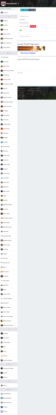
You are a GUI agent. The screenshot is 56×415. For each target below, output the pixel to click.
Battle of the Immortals (8, 70)
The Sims (5, 407)
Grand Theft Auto (7, 43)
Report (32, 26)
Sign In (21, 92)
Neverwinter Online (7, 218)
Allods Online (6, 66)
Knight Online (6, 155)
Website (33, 10)
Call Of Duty (6, 338)
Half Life (5, 355)
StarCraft (5, 372)
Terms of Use (21, 96)
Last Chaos (5, 160)
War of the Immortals (8, 316)
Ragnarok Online (7, 236)
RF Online (5, 258)
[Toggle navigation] (53, 3)
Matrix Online (6, 191)
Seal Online (5, 285)
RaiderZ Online (6, 244)
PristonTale (5, 231)
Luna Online (6, 177)
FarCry (4, 351)
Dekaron (5, 88)
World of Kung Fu (7, 320)
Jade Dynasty (6, 146)
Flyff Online (5, 119)
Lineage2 (5, 20)
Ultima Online (6, 312)
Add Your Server (21, 90)
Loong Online (6, 173)
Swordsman (6, 303)
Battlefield (5, 333)
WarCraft (5, 377)
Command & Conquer (8, 368)
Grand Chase (6, 128)
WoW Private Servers (8, 38)
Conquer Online (6, 79)
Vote (25, 10)
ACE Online (5, 57)
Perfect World (6, 222)
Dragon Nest (6, 93)
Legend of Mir (6, 164)
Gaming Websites (7, 398)
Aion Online (5, 61)
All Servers (5, 12)
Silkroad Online (6, 34)
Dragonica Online (7, 97)
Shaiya (4, 289)
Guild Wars (5, 133)
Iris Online (5, 142)
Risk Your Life (6, 262)
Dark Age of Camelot (8, 84)
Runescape (5, 276)
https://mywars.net (24, 22)
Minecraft (5, 25)
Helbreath (5, 137)
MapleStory (6, 186)
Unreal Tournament (7, 360)
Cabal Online (6, 75)
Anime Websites (7, 393)
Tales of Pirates (6, 307)
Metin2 (4, 195)
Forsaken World (6, 124)
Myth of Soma (6, 213)
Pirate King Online (7, 227)
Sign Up (21, 93)
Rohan (4, 267)
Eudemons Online (7, 106)
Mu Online (5, 29)
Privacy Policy (21, 95)
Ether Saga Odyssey (8, 101)
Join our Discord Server (35, 90)
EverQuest (5, 110)
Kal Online (5, 151)
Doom (4, 346)
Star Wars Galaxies (7, 298)
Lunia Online (6, 182)
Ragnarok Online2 (7, 240)
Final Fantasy (6, 115)
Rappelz (5, 253)
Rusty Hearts (6, 280)
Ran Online (5, 249)
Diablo (4, 385)
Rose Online (6, 271)
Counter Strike (6, 47)
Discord (5, 411)
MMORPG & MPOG (7, 204)
